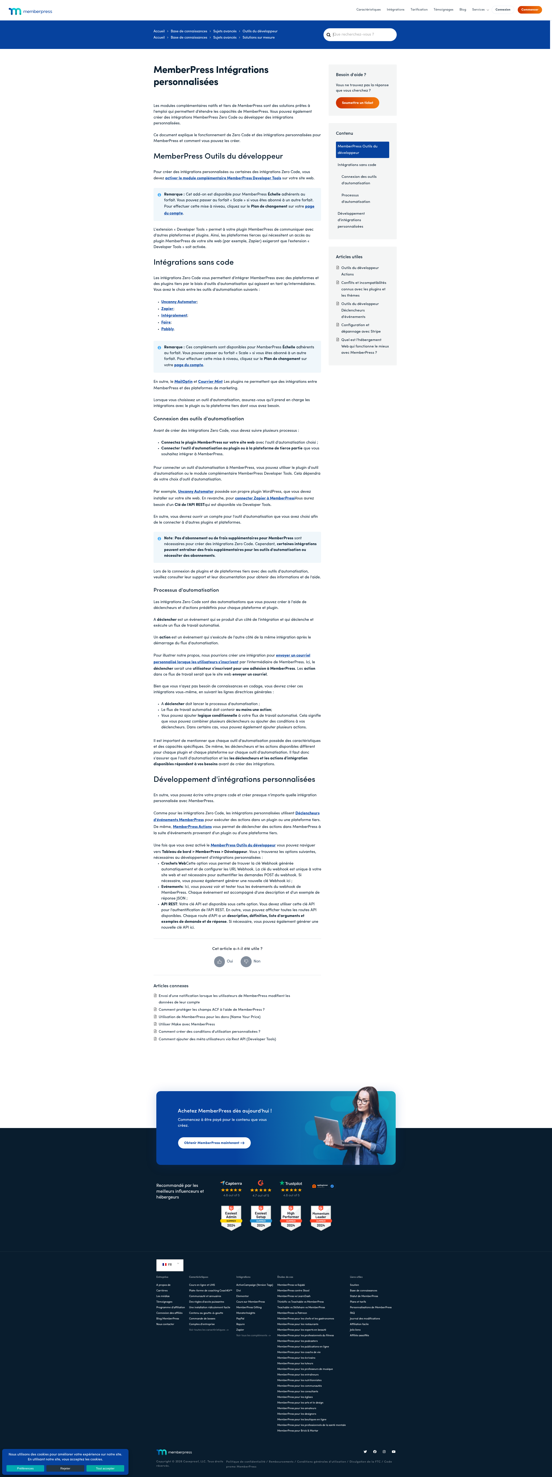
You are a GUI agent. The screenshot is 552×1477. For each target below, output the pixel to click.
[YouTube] (394, 1452)
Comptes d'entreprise (202, 1324)
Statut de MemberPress (364, 1296)
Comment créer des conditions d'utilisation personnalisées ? (209, 1032)
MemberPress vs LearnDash (293, 1296)
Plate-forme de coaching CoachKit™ (210, 1290)
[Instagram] (384, 1452)
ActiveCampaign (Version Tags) (254, 1285)
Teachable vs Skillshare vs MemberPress (301, 1307)
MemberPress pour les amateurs (296, 1408)
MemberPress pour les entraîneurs (297, 1375)
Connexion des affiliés (169, 1313)
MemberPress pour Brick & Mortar (297, 1431)
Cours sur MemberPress (250, 1302)
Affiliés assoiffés (359, 1335)
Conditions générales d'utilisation (321, 1461)
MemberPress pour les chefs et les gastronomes (305, 1318)
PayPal (240, 1318)
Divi (238, 1290)
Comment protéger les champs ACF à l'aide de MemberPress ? (212, 1010)
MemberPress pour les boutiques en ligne (301, 1419)
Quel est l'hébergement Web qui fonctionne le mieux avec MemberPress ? (365, 346)
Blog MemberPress (167, 1318)
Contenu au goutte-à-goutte (206, 1313)
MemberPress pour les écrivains (296, 1358)
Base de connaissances (363, 1290)
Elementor (242, 1296)
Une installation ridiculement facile (209, 1307)
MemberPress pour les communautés (299, 1386)
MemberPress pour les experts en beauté (301, 1330)
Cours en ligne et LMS (202, 1285)
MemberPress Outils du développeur (218, 157)
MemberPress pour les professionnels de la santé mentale (311, 1425)
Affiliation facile (359, 1324)
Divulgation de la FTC (365, 1461)
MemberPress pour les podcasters (297, 1341)
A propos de (163, 1285)
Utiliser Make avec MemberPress (187, 1024)
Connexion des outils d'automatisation (199, 419)
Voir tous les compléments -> (253, 1335)
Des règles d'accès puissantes (206, 1302)
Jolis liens (355, 1330)
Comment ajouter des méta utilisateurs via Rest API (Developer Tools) (217, 1039)
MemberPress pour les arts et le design (300, 1403)
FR (169, 1265)
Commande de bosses (202, 1318)
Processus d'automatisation (186, 590)
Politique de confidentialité (245, 1461)
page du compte (188, 365)
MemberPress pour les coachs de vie (299, 1352)
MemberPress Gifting (249, 1307)
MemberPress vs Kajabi (291, 1285)
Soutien (354, 1285)
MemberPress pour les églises (295, 1397)
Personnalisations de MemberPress (371, 1307)
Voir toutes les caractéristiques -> (209, 1330)
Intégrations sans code (194, 263)
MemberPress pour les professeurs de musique (305, 1369)
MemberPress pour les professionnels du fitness (305, 1335)
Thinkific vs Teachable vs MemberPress (300, 1302)
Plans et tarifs (358, 1302)
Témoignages (164, 1302)
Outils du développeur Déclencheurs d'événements (360, 310)
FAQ (352, 1313)
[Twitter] (365, 1452)
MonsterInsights (245, 1313)
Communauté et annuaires (205, 1296)
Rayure (240, 1324)
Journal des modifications (365, 1318)
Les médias (162, 1296)
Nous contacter (165, 1324)
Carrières (162, 1290)
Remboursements (281, 1461)
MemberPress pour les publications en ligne (303, 1347)
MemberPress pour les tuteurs (295, 1363)
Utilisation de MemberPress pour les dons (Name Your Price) (209, 1017)
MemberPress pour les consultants (297, 1391)
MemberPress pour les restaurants (297, 1324)
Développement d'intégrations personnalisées (234, 780)
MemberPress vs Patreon (292, 1313)
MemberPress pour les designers (296, 1414)
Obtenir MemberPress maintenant (211, 1143)
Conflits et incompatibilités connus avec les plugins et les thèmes (363, 289)
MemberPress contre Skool (293, 1290)
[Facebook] (375, 1452)
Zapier (240, 1330)
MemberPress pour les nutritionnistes (299, 1380)
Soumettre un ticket (357, 103)
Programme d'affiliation (170, 1307)
